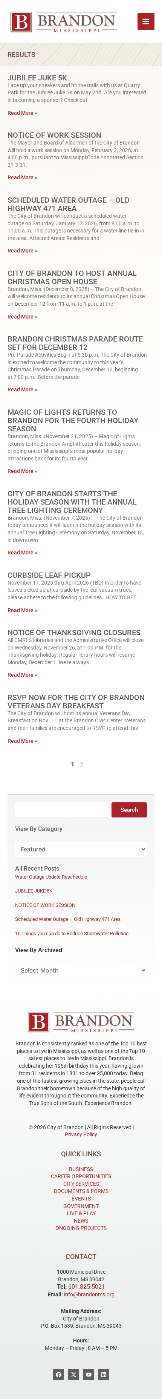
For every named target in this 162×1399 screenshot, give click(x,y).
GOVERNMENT (81, 1206)
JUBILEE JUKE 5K (37, 77)
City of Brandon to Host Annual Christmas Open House (72, 277)
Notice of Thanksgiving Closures (74, 632)
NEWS (81, 1221)
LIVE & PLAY (81, 1213)
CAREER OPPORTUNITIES (81, 1176)
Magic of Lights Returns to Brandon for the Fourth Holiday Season (73, 420)
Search (129, 809)
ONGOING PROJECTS (81, 1228)
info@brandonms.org (89, 1294)
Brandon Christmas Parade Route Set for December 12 (75, 343)
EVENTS (81, 1199)
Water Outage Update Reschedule (51, 877)
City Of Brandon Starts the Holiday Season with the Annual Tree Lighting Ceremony (72, 502)
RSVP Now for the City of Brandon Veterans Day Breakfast (76, 701)
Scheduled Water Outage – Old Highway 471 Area (69, 204)
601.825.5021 (86, 1286)
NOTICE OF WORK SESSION (54, 135)
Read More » (22, 113)
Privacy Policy (81, 1134)
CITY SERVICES (81, 1184)
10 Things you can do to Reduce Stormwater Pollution (71, 933)
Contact (81, 1256)
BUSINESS (81, 1169)
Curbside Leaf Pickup (49, 575)
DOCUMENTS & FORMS (81, 1191)
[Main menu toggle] (146, 21)
